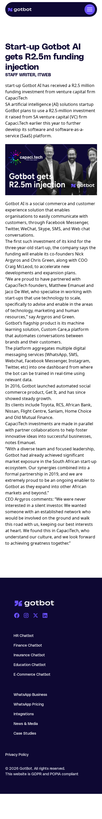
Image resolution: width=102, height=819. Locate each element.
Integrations (24, 714)
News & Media (26, 724)
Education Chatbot (30, 665)
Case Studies (25, 733)
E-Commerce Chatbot (32, 674)
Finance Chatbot (28, 645)
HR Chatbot (24, 636)
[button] (89, 9)
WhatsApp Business (30, 695)
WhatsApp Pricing (29, 704)
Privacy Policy (17, 755)
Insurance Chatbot (29, 655)
